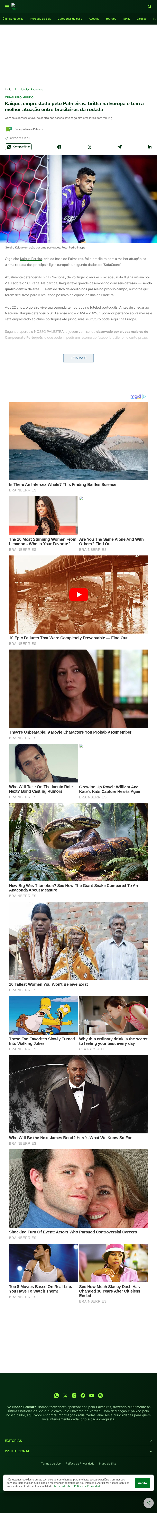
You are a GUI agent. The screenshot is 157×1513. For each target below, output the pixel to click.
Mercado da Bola (40, 18)
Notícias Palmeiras (31, 89)
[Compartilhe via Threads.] (89, 146)
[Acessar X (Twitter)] (65, 1395)
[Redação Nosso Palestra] (9, 129)
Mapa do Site (107, 1464)
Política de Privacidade (80, 1464)
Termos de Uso (51, 1464)
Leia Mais (78, 358)
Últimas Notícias (12, 18)
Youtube (111, 18)
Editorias (13, 1441)
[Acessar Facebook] (83, 1395)
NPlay (126, 18)
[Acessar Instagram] (74, 1395)
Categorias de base (70, 18)
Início (8, 89)
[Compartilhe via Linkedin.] (149, 146)
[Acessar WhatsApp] (56, 1395)
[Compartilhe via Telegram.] (119, 146)
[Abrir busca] (149, 6)
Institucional (17, 1451)
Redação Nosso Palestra (29, 129)
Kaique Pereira (31, 259)
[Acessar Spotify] (100, 1395)
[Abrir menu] (7, 6)
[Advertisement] (78, 55)
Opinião (142, 18)
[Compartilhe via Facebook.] (59, 146)
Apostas (94, 18)
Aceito (142, 1483)
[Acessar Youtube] (91, 1395)
